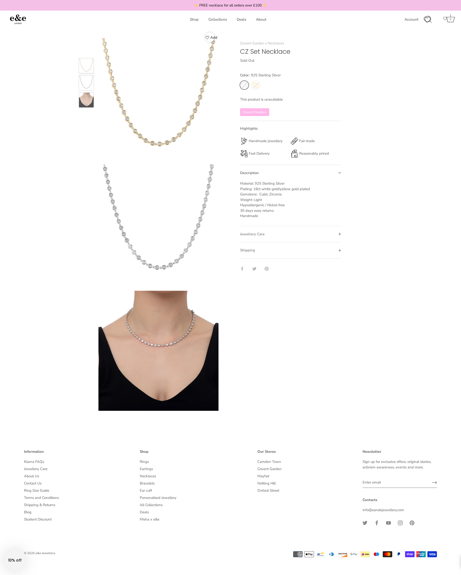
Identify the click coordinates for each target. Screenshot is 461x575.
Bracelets (147, 483)
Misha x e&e (149, 519)
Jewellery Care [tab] (252, 234)
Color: (260, 75)
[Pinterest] (412, 522)
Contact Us (33, 483)
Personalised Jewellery (158, 497)
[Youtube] (388, 522)
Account (411, 19)
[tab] (290, 203)
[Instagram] (400, 522)
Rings (144, 461)
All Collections (151, 504)
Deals (241, 19)
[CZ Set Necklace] (86, 65)
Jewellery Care (36, 468)
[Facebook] (376, 522)
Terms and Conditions (41, 497)
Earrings (146, 468)
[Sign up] (434, 482)
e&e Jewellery (45, 553)
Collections (217, 19)
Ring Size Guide (36, 490)
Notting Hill (266, 483)
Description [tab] (249, 172)
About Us (31, 476)
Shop (194, 19)
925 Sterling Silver (244, 85)
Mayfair (263, 476)
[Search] (428, 19)
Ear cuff (146, 490)
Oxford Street (268, 490)
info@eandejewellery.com (383, 510)
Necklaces (276, 43)
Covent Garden (252, 43)
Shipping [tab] (247, 250)
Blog (27, 512)
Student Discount (38, 519)
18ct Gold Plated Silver (255, 85)
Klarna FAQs (34, 461)
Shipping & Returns (39, 504)
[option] (86, 66)
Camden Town (269, 461)
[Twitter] (365, 522)
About (261, 19)
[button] (15, 560)
